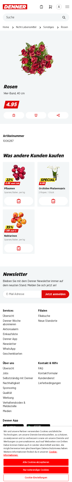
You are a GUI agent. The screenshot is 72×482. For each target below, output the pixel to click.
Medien (7, 411)
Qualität (7, 393)
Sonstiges (48, 27)
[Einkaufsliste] (41, 7)
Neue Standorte (47, 320)
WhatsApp (9, 348)
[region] (36, 454)
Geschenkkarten (12, 353)
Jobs (5, 373)
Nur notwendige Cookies (36, 470)
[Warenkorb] (50, 7)
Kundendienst (46, 378)
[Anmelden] (59, 7)
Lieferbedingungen (49, 383)
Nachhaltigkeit (11, 383)
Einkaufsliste (10, 334)
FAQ (40, 368)
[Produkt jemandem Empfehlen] (58, 115)
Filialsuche (44, 316)
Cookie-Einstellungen (36, 478)
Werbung (8, 397)
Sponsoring (9, 388)
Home (6, 27)
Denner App (10, 339)
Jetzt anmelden (55, 294)
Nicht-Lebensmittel (26, 27)
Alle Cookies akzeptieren (36, 462)
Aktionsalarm (10, 329)
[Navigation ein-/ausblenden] (67, 6)
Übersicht (8, 316)
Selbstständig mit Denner (18, 378)
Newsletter (9, 344)
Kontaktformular (48, 373)
